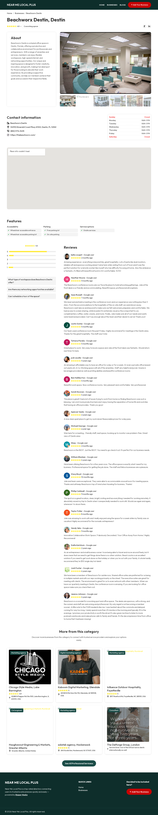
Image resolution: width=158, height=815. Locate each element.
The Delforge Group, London (123, 744)
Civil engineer (16, 710)
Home (102, 5)
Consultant (113, 710)
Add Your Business (140, 5)
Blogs (123, 5)
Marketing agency (18, 653)
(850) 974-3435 (17, 131)
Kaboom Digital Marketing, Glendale (79, 687)
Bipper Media (22, 795)
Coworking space (31, 26)
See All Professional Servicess (79, 763)
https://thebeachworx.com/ (22, 135)
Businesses (112, 5)
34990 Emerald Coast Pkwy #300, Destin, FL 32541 (33, 127)
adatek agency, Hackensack (74, 744)
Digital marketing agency (70, 653)
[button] (148, 63)
